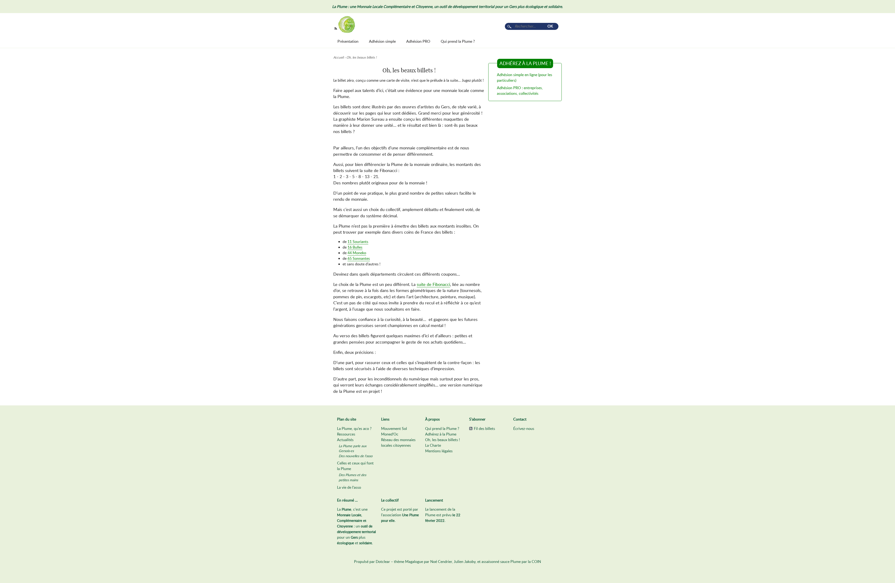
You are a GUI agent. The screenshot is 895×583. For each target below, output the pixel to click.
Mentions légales (439, 450)
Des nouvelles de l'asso (355, 455)
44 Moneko (357, 252)
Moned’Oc (389, 434)
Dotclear (383, 561)
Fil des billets (484, 428)
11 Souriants (358, 241)
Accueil (338, 57)
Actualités (345, 439)
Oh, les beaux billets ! (442, 439)
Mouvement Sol (394, 428)
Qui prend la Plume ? (442, 428)
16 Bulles (355, 247)
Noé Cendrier (441, 561)
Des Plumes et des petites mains (352, 477)
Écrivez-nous (523, 428)
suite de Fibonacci (433, 284)
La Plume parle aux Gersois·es (352, 448)
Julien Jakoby (464, 561)
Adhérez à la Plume (440, 434)
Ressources (346, 434)
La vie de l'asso (349, 487)
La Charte (433, 445)
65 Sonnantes (359, 258)
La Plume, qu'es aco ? (354, 428)
